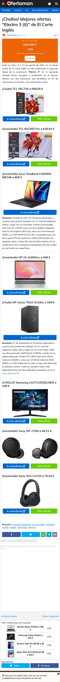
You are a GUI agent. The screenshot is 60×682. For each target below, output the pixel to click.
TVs (26, 10)
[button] (3, 3)
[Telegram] (48, 534)
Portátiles (6, 10)
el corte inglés (38, 525)
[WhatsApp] (43, 534)
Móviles (55, 10)
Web (49, 628)
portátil (5, 527)
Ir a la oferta (14, 119)
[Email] (54, 534)
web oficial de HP (10, 373)
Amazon (18, 10)
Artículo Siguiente (50, 616)
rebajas (13, 527)
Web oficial (44, 118)
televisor (32, 527)
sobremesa (22, 527)
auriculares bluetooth (21, 525)
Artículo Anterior (9, 616)
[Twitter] (30, 534)
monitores (50, 525)
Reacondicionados (40, 10)
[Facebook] (11, 534)
